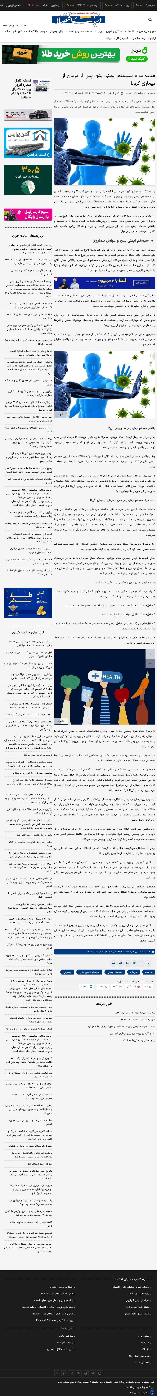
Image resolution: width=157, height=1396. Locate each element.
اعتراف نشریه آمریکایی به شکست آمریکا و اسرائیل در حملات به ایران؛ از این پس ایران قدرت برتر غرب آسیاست (29, 1135)
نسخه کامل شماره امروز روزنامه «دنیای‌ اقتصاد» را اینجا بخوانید (20, 89)
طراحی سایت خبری (141, 1392)
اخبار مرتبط (104, 1004)
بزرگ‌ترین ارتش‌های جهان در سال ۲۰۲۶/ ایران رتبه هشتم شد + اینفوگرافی (30, 644)
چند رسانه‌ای (139, 38)
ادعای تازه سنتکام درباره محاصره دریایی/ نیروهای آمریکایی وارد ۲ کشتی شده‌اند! (30, 921)
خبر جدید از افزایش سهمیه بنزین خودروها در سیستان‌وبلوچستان (29, 419)
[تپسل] (56, 279)
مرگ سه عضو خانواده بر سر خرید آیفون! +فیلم (30, 1122)
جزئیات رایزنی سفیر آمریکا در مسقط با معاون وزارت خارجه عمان (31, 1097)
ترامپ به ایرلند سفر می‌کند (38, 755)
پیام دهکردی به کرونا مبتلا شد (138, 1040)
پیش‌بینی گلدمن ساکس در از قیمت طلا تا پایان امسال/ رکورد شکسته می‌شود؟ (29, 514)
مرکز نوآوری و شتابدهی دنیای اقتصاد (53, 1300)
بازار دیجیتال (56, 31)
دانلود (61, 414)
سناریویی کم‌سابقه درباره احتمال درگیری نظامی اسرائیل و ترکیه (31, 551)
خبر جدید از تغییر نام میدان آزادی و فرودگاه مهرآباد (28, 382)
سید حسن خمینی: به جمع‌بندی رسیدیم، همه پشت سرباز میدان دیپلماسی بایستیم (28, 261)
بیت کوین (38, 5)
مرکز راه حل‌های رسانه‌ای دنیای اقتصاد (53, 1314)
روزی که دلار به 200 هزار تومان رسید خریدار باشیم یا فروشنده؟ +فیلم (29, 1086)
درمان (133, 972)
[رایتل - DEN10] (28, 215)
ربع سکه (145, 5)
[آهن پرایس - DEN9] (28, 143)
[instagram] (100, 1373)
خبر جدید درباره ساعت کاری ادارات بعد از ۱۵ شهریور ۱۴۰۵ (28, 342)
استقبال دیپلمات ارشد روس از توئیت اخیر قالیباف (30, 481)
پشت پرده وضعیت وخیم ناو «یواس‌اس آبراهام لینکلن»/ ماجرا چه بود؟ (30, 1202)
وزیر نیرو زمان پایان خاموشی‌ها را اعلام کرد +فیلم (29, 946)
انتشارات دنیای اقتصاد (61, 1287)
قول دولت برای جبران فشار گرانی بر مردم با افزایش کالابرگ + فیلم (29, 654)
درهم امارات (75, 5)
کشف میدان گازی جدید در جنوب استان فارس (31, 1224)
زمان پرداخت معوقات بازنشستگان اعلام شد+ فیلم (28, 430)
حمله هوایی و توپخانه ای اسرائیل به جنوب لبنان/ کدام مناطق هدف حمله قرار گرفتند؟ (29, 764)
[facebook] (141, 963)
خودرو (43, 31)
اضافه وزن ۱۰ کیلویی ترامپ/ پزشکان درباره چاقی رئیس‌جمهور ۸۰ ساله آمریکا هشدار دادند (29, 868)
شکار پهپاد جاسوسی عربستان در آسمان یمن (29, 715)
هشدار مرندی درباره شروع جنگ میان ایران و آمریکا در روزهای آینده (28, 665)
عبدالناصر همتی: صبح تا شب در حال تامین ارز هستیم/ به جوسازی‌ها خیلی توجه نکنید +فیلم (29, 882)
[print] (113, 963)
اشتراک (145, 1349)
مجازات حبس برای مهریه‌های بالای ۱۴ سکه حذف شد (29, 316)
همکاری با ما (142, 1363)
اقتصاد (130, 31)
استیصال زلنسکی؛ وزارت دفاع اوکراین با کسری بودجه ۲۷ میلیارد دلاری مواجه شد (28, 1213)
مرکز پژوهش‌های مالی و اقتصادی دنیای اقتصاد (47, 1307)
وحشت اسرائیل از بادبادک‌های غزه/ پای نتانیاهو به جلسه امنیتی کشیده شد (31, 1155)
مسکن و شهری (114, 31)
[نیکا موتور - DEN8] (28, 115)
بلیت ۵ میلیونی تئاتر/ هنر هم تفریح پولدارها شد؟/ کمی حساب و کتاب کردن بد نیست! (29, 784)
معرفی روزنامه (65, 1336)
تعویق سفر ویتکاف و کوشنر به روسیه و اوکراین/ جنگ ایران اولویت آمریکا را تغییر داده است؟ (30, 1175)
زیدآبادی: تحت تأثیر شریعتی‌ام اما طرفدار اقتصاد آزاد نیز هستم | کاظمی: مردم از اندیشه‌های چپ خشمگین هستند (30, 249)
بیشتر (108, 38)
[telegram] (120, 963)
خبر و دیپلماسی (147, 31)
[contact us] (64, 1373)
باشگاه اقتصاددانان (28, 31)
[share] (71, 1373)
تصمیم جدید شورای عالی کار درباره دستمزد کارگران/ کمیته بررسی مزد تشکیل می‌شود (29, 1235)
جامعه (148, 972)
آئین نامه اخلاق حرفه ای (60, 1349)
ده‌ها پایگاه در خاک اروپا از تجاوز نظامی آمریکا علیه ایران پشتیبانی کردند (30, 353)
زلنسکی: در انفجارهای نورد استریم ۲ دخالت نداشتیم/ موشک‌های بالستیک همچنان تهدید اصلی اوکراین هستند (28, 798)
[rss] (79, 1373)
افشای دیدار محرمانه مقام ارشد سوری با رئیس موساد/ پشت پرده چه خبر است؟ (31, 706)
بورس (100, 31)
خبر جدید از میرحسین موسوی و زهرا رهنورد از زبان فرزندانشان (28, 525)
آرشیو (152, 38)
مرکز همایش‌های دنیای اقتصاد (57, 1294)
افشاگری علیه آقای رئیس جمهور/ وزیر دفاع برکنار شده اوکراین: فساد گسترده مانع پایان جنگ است (29, 329)
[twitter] (134, 963)
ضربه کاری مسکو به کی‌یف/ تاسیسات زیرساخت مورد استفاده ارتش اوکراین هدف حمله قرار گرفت (29, 538)
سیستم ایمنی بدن (89, 972)
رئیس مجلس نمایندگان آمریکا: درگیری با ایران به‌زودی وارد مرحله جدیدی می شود (30, 855)
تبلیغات (145, 1343)
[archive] (57, 1373)
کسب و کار (121, 38)
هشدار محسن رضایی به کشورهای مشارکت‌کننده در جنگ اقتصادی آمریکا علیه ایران (30, 908)
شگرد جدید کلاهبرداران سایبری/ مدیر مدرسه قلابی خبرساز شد (29, 972)
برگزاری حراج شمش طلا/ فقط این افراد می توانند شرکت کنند (29, 811)
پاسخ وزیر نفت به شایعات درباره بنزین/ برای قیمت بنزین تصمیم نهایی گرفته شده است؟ (28, 470)
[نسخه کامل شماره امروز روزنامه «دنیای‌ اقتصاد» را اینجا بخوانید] (41, 85)
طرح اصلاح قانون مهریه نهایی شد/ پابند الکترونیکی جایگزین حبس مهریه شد (31, 306)
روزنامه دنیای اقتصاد (138, 1294)
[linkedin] (127, 963)
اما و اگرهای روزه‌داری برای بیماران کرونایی (132, 1033)
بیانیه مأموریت (65, 1343)
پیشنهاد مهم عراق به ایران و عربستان (32, 773)
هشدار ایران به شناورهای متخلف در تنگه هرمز (30, 844)
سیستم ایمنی (115, 972)
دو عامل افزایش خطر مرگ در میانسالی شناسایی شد (31, 272)
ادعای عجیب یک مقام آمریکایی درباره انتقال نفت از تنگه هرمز (28, 1009)
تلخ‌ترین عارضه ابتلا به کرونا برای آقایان (134, 1013)
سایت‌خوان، (139, 952)
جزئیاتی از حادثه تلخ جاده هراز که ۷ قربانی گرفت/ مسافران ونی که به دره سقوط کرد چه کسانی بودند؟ (28, 406)
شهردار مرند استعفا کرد (40, 1164)
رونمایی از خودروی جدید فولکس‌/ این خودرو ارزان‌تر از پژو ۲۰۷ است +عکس (31, 676)
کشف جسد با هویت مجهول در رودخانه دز (29, 1029)
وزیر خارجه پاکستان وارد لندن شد (34, 835)
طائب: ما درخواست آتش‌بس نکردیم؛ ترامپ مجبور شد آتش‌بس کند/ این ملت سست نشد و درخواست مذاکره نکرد (29, 824)
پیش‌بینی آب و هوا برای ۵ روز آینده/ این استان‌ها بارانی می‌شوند (30, 393)
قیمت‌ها (11, 31)
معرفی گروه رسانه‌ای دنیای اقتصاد (131, 1287)
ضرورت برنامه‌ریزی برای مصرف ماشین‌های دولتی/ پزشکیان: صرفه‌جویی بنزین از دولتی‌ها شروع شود (30, 1189)
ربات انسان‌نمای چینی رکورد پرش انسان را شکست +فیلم (30, 895)
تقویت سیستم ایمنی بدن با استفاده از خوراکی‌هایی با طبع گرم (121, 1027)
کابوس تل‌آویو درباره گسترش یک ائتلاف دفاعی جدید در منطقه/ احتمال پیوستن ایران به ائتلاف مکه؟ (28, 1062)
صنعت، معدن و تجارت (80, 31)
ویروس (67, 972)
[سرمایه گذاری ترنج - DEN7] (78, 54)
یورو (110, 5)
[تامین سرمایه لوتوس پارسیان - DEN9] (28, 180)
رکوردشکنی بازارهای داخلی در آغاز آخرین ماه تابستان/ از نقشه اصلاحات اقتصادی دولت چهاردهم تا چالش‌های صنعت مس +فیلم (28, 933)
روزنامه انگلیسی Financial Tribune (54, 1320)
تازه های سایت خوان (28, 632)
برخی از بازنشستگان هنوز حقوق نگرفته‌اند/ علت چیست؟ (29, 572)
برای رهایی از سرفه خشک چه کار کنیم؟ (134, 1020)
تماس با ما (143, 1336)
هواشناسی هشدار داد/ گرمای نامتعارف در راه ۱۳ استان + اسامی (28, 561)
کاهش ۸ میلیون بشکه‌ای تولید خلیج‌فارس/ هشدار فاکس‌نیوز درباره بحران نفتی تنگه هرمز (29, 959)
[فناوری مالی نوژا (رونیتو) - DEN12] (28, 603)
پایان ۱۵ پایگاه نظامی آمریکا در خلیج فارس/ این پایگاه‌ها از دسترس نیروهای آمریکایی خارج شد (28, 1109)
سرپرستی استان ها (139, 1356)
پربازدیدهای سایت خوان (28, 236)
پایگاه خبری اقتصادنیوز (137, 1314)
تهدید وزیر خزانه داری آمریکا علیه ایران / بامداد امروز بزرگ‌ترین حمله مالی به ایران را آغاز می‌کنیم (29, 457)
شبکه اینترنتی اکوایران (137, 1300)
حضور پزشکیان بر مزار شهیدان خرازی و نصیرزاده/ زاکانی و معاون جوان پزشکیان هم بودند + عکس (28, 1248)
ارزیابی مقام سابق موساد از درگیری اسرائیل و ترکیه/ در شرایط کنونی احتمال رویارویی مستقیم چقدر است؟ (28, 442)
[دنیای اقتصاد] (78, 19)
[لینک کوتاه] (148, 963)
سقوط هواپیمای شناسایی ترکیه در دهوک (30, 1146)
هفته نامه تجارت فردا (137, 1307)
